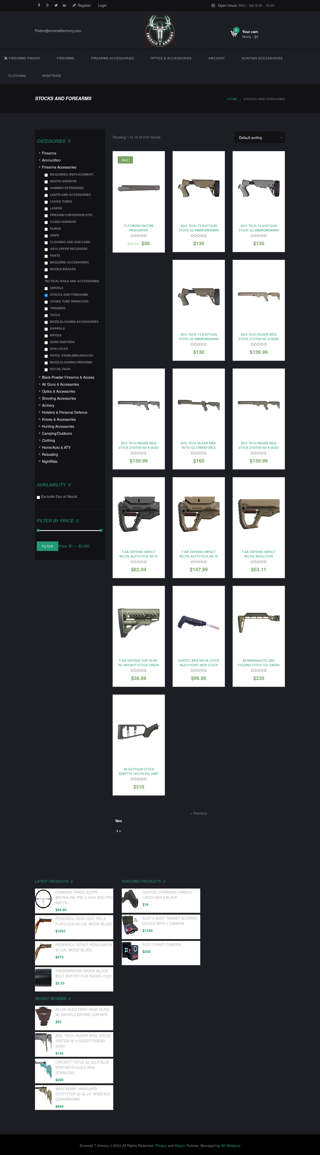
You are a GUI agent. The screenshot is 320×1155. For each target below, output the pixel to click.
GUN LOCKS (59, 348)
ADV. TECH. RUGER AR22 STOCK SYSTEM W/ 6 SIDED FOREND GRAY (138, 448)
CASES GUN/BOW (63, 221)
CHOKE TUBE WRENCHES (69, 301)
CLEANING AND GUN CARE (70, 242)
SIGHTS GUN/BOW (63, 181)
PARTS (55, 255)
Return (180, 1145)
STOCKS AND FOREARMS (69, 294)
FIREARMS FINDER (24, 58)
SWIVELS (56, 287)
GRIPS (54, 235)
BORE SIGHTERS (62, 342)
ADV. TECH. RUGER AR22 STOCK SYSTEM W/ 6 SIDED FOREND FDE (258, 339)
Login (102, 5)
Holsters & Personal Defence (65, 412)
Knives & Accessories (59, 419)
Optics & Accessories (171, 58)
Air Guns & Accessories (60, 384)
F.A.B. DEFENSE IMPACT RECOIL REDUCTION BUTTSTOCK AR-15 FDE (259, 556)
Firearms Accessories (112, 58)
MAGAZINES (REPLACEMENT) (72, 174)
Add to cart (138, 190)
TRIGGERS (58, 308)
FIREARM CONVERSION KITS (71, 215)
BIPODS (56, 335)
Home (233, 99)
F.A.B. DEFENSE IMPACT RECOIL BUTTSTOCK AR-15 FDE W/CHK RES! (199, 556)
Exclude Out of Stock (59, 496)
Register (84, 5)
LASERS (56, 208)
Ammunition (51, 160)
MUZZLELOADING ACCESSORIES (74, 321)
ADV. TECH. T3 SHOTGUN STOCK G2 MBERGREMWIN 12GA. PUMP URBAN (199, 339)
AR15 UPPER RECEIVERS (69, 248)
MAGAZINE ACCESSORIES (69, 262)
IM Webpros (230, 1145)
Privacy (161, 1145)
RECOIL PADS (60, 369)
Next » (119, 822)
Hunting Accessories (262, 58)
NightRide (51, 75)
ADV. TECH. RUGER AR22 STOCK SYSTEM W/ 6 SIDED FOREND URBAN (258, 448)
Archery (216, 58)
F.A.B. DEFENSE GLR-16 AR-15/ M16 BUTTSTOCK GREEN (138, 663)
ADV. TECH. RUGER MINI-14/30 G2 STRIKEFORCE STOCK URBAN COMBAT (198, 448)
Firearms (65, 58)
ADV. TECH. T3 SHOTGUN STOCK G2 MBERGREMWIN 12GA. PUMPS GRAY (259, 230)
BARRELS (57, 328)
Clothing (17, 75)
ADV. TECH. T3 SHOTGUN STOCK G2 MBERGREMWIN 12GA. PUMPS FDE (199, 230)
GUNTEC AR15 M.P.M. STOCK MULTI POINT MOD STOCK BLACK (199, 665)
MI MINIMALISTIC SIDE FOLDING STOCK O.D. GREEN (259, 663)
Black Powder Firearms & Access (68, 377)
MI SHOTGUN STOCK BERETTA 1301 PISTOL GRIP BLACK (138, 774)
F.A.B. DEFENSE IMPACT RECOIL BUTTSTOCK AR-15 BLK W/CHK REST (139, 556)
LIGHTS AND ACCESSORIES (70, 194)
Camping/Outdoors (57, 433)
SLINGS (55, 228)
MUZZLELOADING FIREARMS (71, 362)
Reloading (50, 454)
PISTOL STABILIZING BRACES (71, 355)
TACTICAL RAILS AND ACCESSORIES (71, 281)
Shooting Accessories (59, 398)
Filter (47, 546)
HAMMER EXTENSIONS (67, 188)
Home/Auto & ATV (56, 447)
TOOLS (55, 315)
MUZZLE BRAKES (63, 269)
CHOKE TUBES (61, 201)
